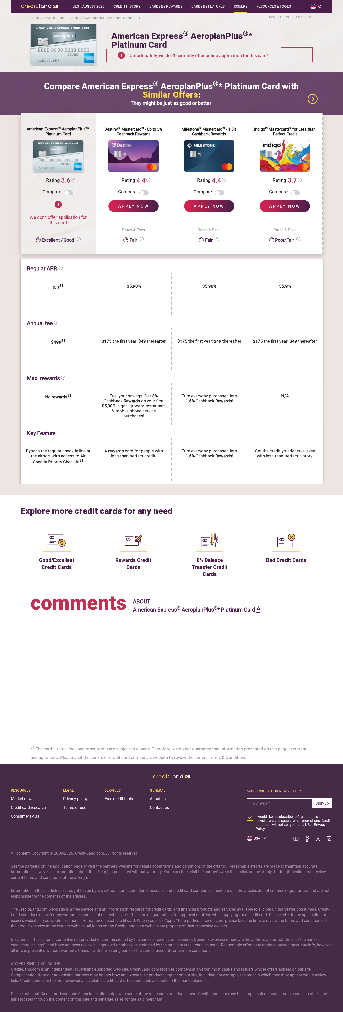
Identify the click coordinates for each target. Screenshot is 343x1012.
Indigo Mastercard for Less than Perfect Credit (285, 131)
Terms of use (74, 807)
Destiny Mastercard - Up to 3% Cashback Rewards (133, 131)
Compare (52, 191)
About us (158, 798)
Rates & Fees (133, 230)
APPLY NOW (133, 206)
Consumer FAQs (25, 816)
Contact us (159, 807)
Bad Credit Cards (286, 560)
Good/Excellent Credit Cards (56, 563)
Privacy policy (75, 798)
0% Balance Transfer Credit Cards (210, 567)
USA (257, 838)
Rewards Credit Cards (133, 563)
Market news (22, 798)
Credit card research (28, 807)
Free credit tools (119, 798)
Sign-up (322, 803)
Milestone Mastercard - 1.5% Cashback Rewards (209, 131)
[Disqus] (172, 677)
